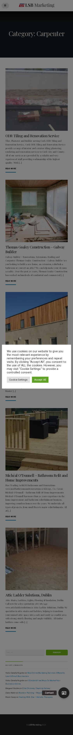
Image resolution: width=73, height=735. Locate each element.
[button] (63, 692)
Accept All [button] (40, 379)
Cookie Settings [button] (18, 379)
